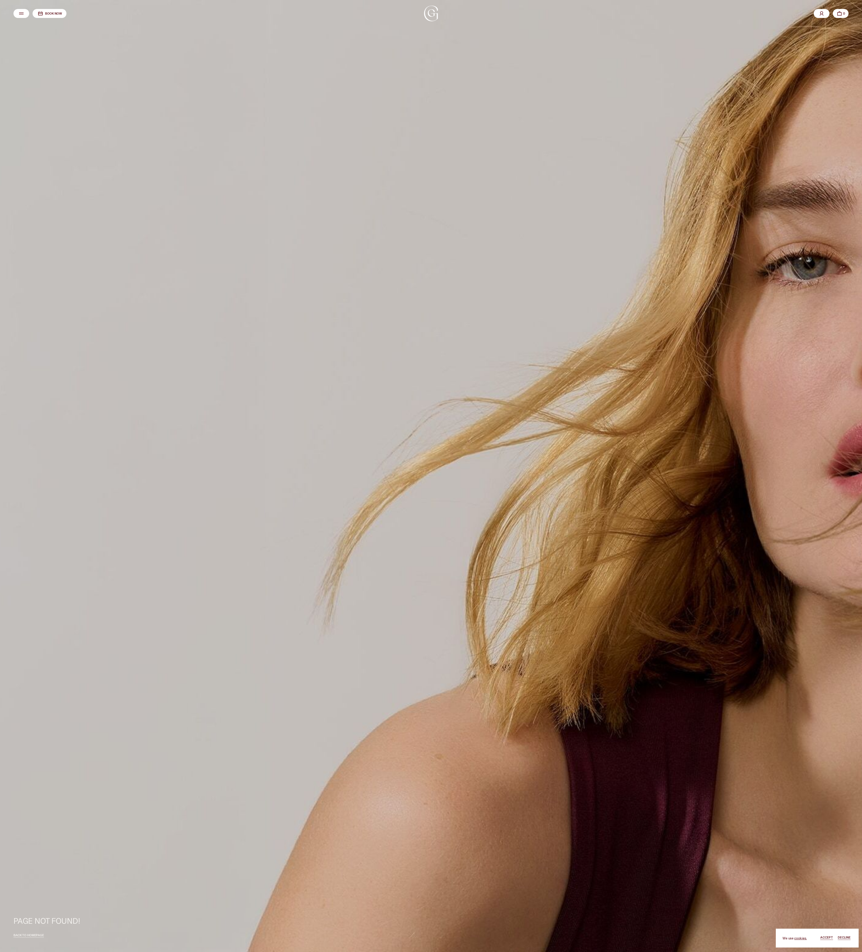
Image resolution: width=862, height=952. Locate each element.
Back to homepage (28, 935)
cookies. (800, 938)
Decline (844, 937)
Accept (826, 937)
